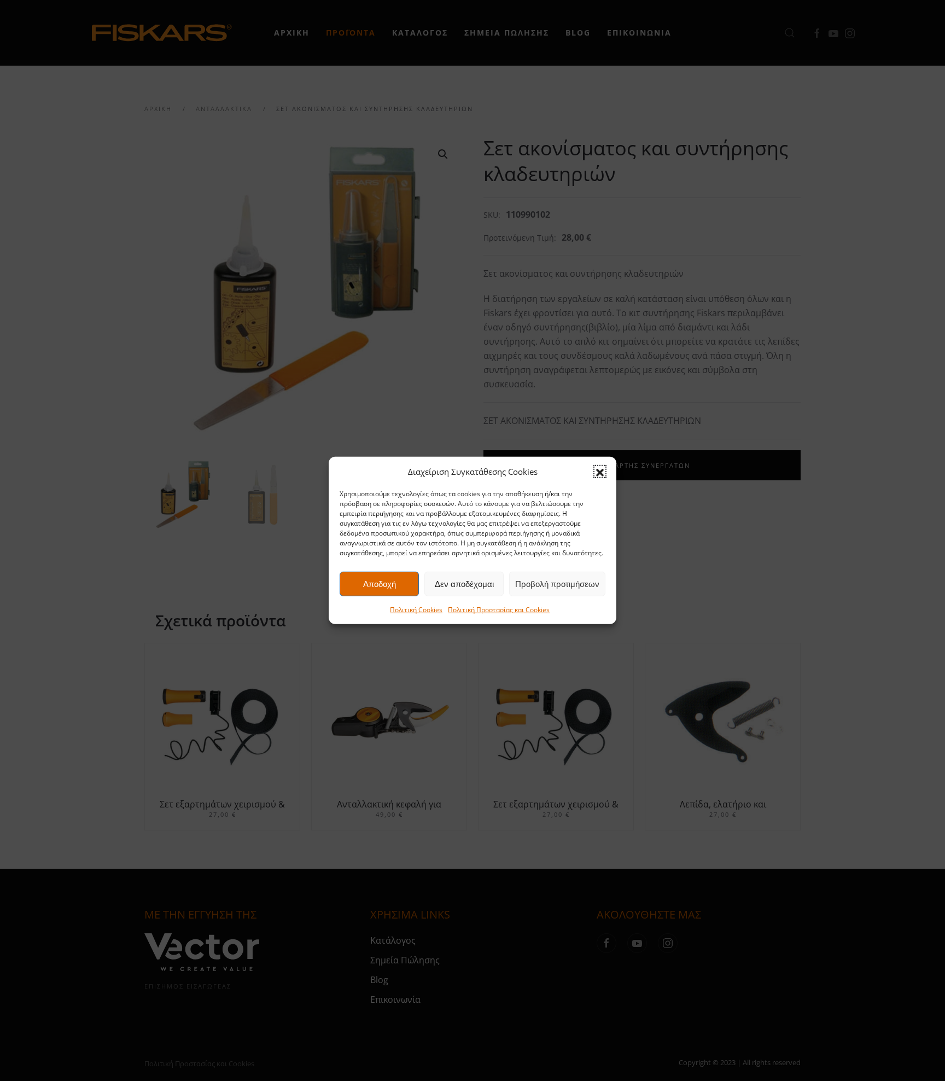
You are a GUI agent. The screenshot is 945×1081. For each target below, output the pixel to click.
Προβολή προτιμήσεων (557, 584)
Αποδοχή (379, 584)
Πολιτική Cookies (416, 609)
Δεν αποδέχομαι (464, 584)
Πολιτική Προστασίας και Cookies (499, 609)
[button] (599, 471)
